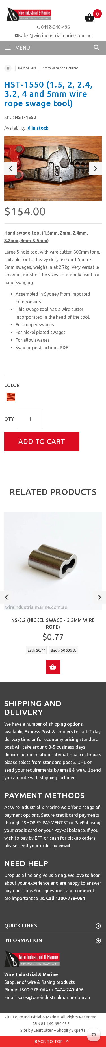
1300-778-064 (70, 898)
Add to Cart (41, 441)
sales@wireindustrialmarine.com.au (55, 35)
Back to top (49, 1041)
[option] (53, 168)
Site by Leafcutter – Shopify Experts (53, 1030)
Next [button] (95, 168)
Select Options (53, 667)
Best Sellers (27, 68)
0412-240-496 (55, 27)
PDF (64, 347)
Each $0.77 (36, 650)
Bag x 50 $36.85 (64, 650)
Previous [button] (10, 168)
